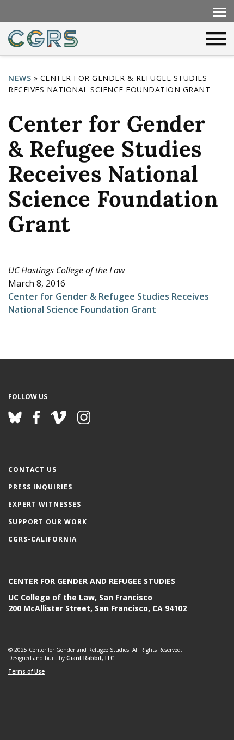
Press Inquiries (40, 487)
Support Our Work (47, 521)
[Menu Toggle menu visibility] (219, 11)
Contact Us (32, 469)
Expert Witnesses (44, 504)
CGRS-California (42, 539)
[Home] (43, 38)
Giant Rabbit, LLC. (90, 658)
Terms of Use (26, 671)
